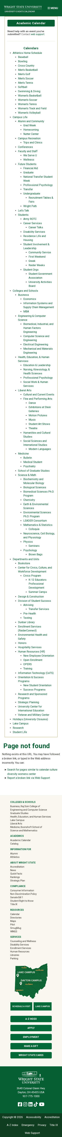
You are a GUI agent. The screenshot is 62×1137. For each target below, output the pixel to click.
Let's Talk (23, 210)
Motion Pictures (38, 415)
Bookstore (24, 563)
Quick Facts (16, 873)
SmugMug (20, 928)
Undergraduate (31, 193)
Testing (27, 617)
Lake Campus (20, 723)
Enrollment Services (20, 948)
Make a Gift (31, 1046)
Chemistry (29, 499)
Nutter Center (31, 134)
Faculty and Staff (28, 151)
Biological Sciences (34, 487)
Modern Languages (40, 449)
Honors (22, 643)
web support (37, 34)
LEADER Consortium (35, 520)
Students (23, 214)
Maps (13, 921)
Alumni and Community (31, 121)
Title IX (13, 904)
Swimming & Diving (29, 91)
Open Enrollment (32, 660)
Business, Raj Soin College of (25, 806)
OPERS (27, 664)
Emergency (27, 1125)
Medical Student (32, 462)
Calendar (15, 914)
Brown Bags (35, 554)
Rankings (15, 877)
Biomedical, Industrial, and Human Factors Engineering (38, 327)
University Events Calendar (20, 11)
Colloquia (34, 529)
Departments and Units (26, 559)
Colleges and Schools (25, 290)
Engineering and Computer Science (28, 809)
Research (18, 727)
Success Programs (34, 689)
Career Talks (36, 227)
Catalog (14, 843)
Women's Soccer (27, 99)
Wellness (28, 159)
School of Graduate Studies (34, 470)
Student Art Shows (39, 424)
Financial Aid (30, 168)
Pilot (12, 924)
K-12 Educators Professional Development (37, 583)
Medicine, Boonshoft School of (26, 827)
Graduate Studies (19, 813)
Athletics (19, 857)
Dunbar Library (26, 622)
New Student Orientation (37, 685)
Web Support (32, 1133)
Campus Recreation (29, 138)
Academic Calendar (31, 23)
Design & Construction (31, 596)
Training (27, 668)
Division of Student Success (34, 600)
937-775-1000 (31, 1096)
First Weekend (37, 256)
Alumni (18, 853)
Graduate (28, 172)
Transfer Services (39, 609)
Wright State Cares (31, 1055)
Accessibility (33, 1117)
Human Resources (19, 951)
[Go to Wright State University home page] (23, 6)
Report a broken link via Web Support (28, 777)
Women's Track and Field (32, 108)
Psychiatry (29, 466)
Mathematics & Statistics (37, 525)
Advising (28, 605)
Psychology (30, 550)
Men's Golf (24, 74)
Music (32, 419)
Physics (28, 541)
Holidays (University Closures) (30, 719)
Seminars (34, 545)
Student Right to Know (22, 901)
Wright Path (30, 206)
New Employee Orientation (38, 655)
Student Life (20, 732)
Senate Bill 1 (16, 897)
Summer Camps (38, 592)
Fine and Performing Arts (37, 398)
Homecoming (31, 129)
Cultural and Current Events (38, 394)
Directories (15, 917)
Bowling (22, 61)
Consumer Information (22, 890)
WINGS (13, 931)
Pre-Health (29, 613)
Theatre (33, 428)
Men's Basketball (28, 69)
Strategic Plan (17, 880)
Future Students (27, 164)
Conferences (25, 147)
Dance (32, 402)
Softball (22, 87)
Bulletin (27, 457)
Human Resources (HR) (31, 651)
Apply (31, 1028)
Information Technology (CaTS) (36, 673)
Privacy (42, 1125)
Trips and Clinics (32, 142)
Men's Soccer (26, 78)
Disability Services (34, 231)
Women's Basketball (29, 95)
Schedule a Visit (21, 1006)
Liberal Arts (24, 390)
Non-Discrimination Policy (23, 894)
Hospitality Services (29, 647)
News (13, 870)
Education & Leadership (37, 365)
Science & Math (27, 475)
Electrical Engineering (35, 344)
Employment (31, 1037)
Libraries (14, 955)
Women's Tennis (27, 104)
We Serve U (30, 155)
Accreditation (17, 866)
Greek (32, 261)
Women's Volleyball (29, 112)
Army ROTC (30, 219)
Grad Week (29, 125)
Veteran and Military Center (33, 714)
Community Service (40, 252)
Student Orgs (31, 269)
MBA (26, 311)
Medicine (23, 453)
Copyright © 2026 (12, 1117)
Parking (14, 958)
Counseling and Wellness (23, 941)
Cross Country (26, 65)
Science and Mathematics (23, 830)
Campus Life (20, 117)
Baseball (23, 57)
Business (23, 294)
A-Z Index (31, 1019)
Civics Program (32, 575)
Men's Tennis (25, 82)
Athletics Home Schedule (27, 53)
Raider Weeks (37, 265)
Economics (29, 299)
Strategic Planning (28, 702)
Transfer (28, 189)
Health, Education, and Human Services (30, 816)
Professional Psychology (38, 185)
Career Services (32, 223)
